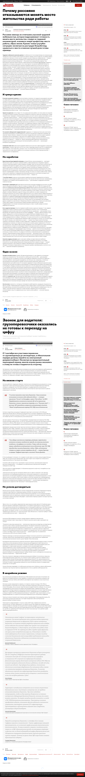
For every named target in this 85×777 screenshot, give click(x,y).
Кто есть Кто (61, 5)
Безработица (25, 305)
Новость (7, 305)
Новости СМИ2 (6, 313)
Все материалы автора (18, 31)
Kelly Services (42, 62)
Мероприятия (47, 5)
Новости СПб (19, 305)
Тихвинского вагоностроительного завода (19, 187)
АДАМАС (30, 212)
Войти (78, 5)
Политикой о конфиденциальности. (30, 775)
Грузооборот (76, 754)
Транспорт (14, 754)
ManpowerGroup (30, 83)
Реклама (54, 5)
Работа (31, 305)
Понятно (80, 774)
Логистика (8, 754)
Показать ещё (67, 60)
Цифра (26, 754)
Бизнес (63, 754)
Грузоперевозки (21, 754)
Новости (13, 305)
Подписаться (53, 1)
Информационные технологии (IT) (45, 754)
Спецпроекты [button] (36, 5)
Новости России (69, 754)
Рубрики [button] (27, 5)
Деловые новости (57, 754)
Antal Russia (6, 147)
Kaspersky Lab (11, 276)
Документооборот (33, 754)
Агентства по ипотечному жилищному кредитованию (29, 196)
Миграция (37, 305)
